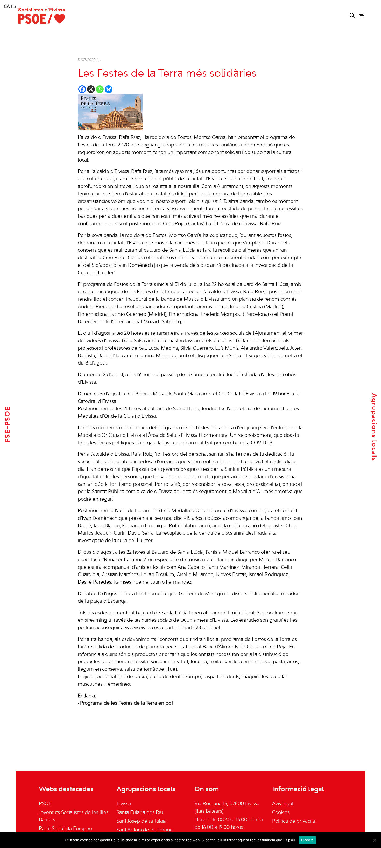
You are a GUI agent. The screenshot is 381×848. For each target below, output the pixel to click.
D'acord (307, 840)
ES (13, 7)
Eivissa (124, 804)
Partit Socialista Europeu (65, 828)
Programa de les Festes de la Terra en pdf (126, 703)
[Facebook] (82, 89)
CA (7, 7)
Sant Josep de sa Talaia (141, 821)
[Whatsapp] (100, 89)
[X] (91, 89)
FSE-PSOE (8, 424)
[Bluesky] (108, 89)
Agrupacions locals (374, 427)
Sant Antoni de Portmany (145, 830)
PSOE (45, 804)
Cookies (281, 812)
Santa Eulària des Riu (140, 812)
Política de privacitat (294, 821)
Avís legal (282, 804)
